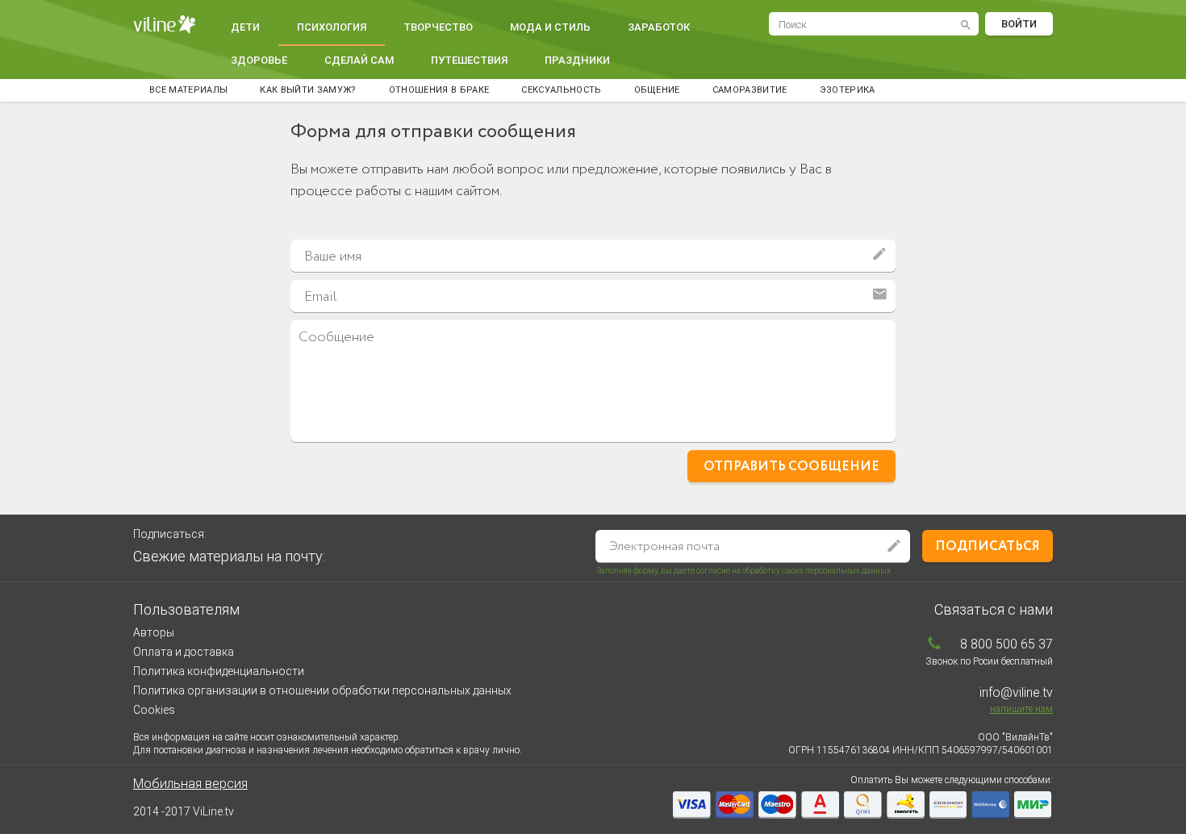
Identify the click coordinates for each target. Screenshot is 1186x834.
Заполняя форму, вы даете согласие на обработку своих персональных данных (744, 570)
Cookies (154, 709)
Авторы (153, 632)
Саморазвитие (749, 90)
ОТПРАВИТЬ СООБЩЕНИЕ (791, 466)
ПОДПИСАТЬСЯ (987, 546)
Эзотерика (847, 90)
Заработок (659, 27)
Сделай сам (359, 60)
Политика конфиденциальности (218, 671)
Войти (1019, 24)
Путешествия (469, 60)
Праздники (577, 60)
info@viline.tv (1016, 692)
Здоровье (259, 60)
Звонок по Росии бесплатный (989, 661)
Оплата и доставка (183, 651)
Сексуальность (561, 90)
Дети (245, 27)
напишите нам (1021, 709)
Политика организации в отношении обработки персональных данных (322, 690)
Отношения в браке (439, 90)
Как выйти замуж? (308, 90)
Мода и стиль (550, 27)
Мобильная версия (190, 783)
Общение (657, 90)
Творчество (438, 27)
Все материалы (188, 90)
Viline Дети (166, 24)
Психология (331, 27)
